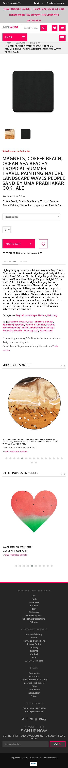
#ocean (23, 321)
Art (34, 595)
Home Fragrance (34, 615)
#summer (39, 324)
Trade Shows (34, 689)
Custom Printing (34, 634)
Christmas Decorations (34, 619)
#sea (31, 321)
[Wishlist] (54, 28)
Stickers (34, 622)
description (10, 262)
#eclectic (7, 330)
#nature (39, 321)
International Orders (34, 683)
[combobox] (31, 216)
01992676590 (13, 2)
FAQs (34, 686)
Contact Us (34, 673)
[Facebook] (27, 719)
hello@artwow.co (34, 711)
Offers (34, 696)
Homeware (21, 43)
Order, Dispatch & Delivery (34, 679)
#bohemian (36, 327)
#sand (25, 327)
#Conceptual (31, 330)
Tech (34, 599)
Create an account (56, 3)
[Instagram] (31, 719)
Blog (34, 657)
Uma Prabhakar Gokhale (16, 451)
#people (19, 324)
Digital (20, 315)
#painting (8, 324)
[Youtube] (36, 719)
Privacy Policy (34, 644)
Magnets (35, 43)
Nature (42, 315)
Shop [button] (8, 37)
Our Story (34, 676)
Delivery (34, 647)
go (56, 744)
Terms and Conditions (34, 641)
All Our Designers (34, 661)
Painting (52, 315)
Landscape (31, 315)
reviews (23, 262)
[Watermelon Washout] (34, 511)
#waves (18, 330)
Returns (34, 651)
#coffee (13, 321)
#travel (50, 324)
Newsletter (34, 693)
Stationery (34, 612)
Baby (34, 609)
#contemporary (11, 327)
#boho (29, 324)
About (34, 637)
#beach (49, 321)
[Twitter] (22, 719)
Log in (37, 3)
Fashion (34, 605)
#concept (49, 327)
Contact (34, 654)
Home (8, 43)
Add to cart (13, 243)
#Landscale (45, 330)
